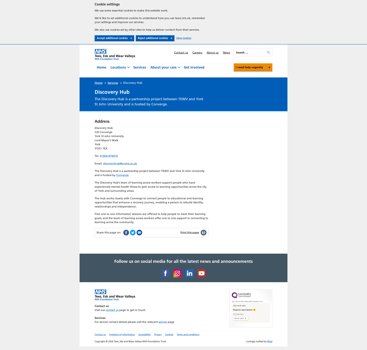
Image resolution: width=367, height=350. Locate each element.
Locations (118, 67)
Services (139, 67)
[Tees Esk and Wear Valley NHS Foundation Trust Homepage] (115, 54)
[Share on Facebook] (126, 232)
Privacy (158, 334)
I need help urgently (249, 67)
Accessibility (144, 334)
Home (101, 67)
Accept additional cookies (112, 38)
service (163, 322)
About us (213, 52)
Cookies (169, 334)
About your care (163, 67)
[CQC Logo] (241, 298)
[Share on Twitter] (133, 232)
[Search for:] (250, 52)
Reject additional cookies (153, 38)
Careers (197, 52)
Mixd (269, 341)
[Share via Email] (139, 232)
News (226, 52)
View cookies (183, 38)
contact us (112, 310)
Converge (122, 175)
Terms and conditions (188, 334)
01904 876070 (109, 156)
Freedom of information (122, 334)
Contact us (181, 52)
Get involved (194, 67)
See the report (239, 318)
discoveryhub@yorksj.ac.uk (120, 163)
